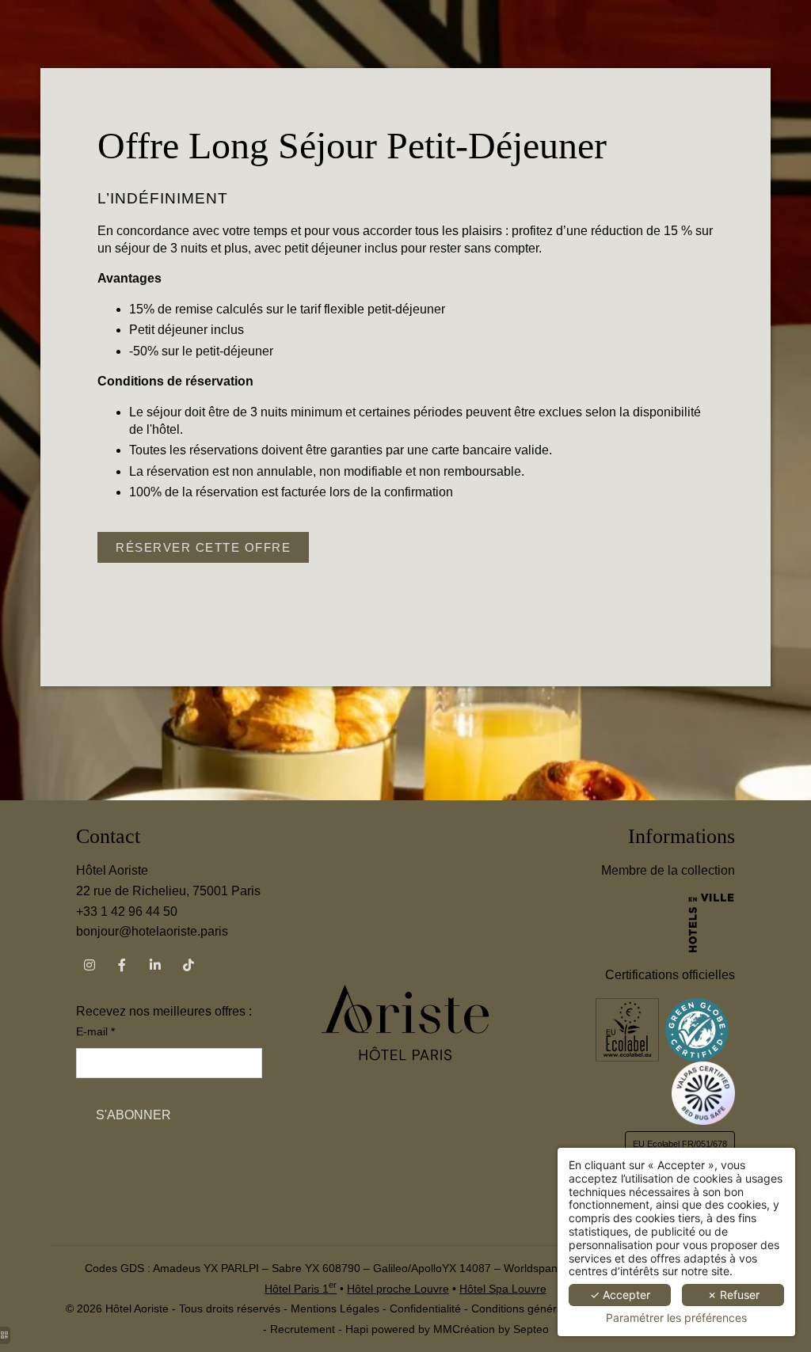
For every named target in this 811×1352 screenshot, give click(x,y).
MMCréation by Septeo (491, 1329)
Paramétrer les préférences (676, 1318)
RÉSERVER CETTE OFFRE (203, 547)
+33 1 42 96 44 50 (126, 911)
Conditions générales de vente (547, 1308)
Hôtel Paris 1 (301, 1288)
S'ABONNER (133, 1115)
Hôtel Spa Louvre (502, 1288)
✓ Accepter (620, 1294)
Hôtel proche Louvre (398, 1288)
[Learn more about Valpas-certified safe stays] (703, 1092)
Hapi (356, 1329)
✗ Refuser (733, 1294)
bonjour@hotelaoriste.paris (152, 931)
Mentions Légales (335, 1308)
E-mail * (95, 1031)
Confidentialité (425, 1308)
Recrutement (302, 1329)
